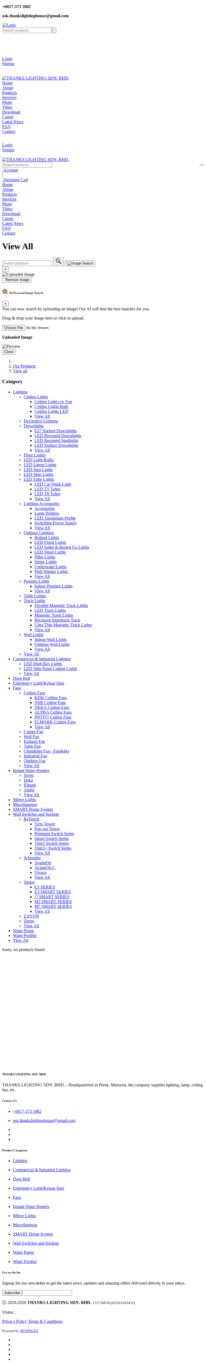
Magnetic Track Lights (53, 615)
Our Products (24, 366)
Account (10, 170)
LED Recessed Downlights (57, 435)
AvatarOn (42, 862)
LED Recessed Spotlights (56, 440)
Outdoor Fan (35, 760)
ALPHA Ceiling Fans (53, 712)
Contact (8, 131)
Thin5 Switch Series (51, 843)
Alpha (29, 790)
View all (20, 371)
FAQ (6, 126)
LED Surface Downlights (56, 445)
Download (11, 112)
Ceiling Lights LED (51, 411)
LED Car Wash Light (52, 484)
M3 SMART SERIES (53, 901)
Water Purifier (25, 935)
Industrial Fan (35, 756)
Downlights (34, 426)
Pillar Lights (44, 557)
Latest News (12, 121)
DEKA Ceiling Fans (51, 707)
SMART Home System (33, 809)
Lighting (20, 392)
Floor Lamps (35, 455)
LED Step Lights (38, 469)
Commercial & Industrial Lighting (42, 659)
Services (9, 97)
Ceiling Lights (36, 396)
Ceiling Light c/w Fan (53, 401)
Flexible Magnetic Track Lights (61, 605)
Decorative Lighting (41, 421)
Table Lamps (35, 595)
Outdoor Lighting (39, 532)
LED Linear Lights (40, 464)
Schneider (32, 858)
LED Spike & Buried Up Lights (61, 547)
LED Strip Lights (38, 474)
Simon (29, 882)
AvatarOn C (44, 867)
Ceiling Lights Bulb (51, 406)
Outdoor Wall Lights (52, 644)
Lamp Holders (46, 513)
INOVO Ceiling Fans (52, 717)
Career (7, 117)
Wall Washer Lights (51, 571)
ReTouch (31, 819)
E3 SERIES (44, 887)
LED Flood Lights (50, 542)
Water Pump (23, 930)
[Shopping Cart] (6, 68)
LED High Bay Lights (43, 663)
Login (7, 58)
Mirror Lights (24, 799)
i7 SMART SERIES (51, 896)
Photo (7, 102)
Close (8, 352)
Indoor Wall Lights (50, 639)
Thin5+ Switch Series (52, 848)
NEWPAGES (29, 1331)
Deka (28, 780)
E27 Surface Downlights (55, 430)
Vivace (40, 872)
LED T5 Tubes (47, 489)
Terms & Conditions (45, 1321)
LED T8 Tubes (47, 494)
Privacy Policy (14, 1321)
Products (9, 92)
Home (7, 83)
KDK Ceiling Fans (50, 697)
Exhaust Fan (34, 741)
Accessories (44, 508)
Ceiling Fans (34, 693)
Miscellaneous (25, 804)
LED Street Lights (50, 552)
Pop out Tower (47, 828)
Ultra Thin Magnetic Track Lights (63, 625)
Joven (29, 775)
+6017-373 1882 (27, 1111)
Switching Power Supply (55, 523)
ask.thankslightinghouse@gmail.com (44, 1120)
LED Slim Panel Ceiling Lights (50, 668)
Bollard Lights (46, 537)
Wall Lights (33, 634)
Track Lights (34, 600)
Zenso (29, 921)
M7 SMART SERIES (53, 906)
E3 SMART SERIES (52, 892)
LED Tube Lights (39, 479)
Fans (17, 688)
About (7, 87)
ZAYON (31, 916)
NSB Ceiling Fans (50, 702)
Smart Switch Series (51, 838)
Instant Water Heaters (31, 770)
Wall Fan (31, 736)
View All (42, 416)
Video (7, 107)
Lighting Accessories (41, 503)
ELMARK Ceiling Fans (55, 722)
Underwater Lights (50, 566)
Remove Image (16, 280)
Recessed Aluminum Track (57, 620)
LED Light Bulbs (39, 460)
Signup (8, 63)
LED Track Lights (50, 610)
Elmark (30, 785)
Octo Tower (44, 824)
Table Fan (32, 746)
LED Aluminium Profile (55, 518)
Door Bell (21, 678)
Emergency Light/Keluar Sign (38, 683)
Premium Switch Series (54, 833)
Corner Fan (33, 731)
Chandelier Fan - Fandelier (46, 751)
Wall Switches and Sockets (36, 814)
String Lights (45, 562)
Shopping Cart (15, 179)
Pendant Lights (36, 581)
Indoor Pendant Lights (53, 586)
